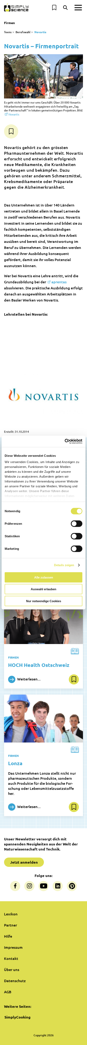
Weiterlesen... (28, 678)
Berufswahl (23, 32)
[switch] (76, 523)
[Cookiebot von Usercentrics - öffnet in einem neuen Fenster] (64, 441)
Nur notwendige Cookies (43, 601)
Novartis (40, 32)
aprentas (59, 281)
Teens (8, 32)
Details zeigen (64, 565)
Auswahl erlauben (43, 589)
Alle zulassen (43, 577)
